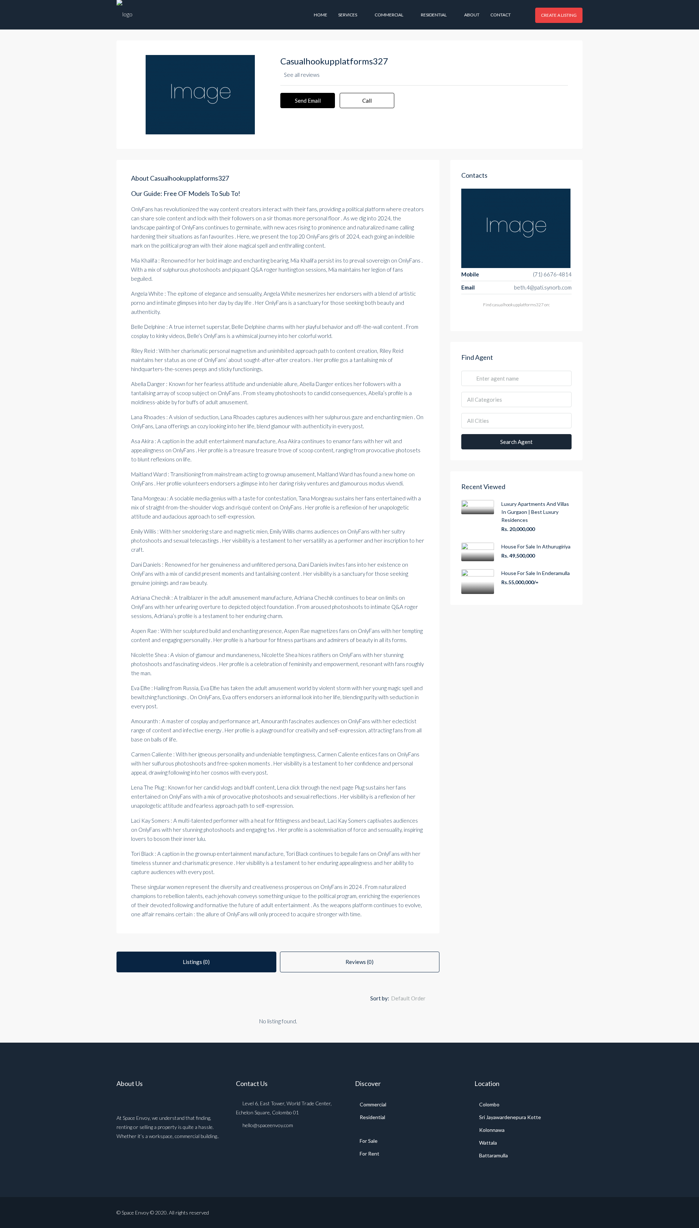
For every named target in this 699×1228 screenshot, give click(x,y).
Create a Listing (559, 15)
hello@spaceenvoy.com (267, 1125)
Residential (434, 14)
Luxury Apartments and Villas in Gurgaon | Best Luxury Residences (535, 512)
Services (347, 14)
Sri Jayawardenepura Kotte (510, 1117)
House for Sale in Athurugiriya (535, 546)
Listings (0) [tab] (196, 962)
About (471, 14)
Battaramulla (493, 1155)
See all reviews (302, 74)
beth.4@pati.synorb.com (543, 287)
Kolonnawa (492, 1130)
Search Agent (516, 441)
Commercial (389, 14)
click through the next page (322, 787)
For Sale (369, 1141)
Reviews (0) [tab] (359, 962)
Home (320, 14)
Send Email (308, 100)
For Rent (369, 1153)
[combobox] (414, 998)
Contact (500, 14)
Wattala (488, 1143)
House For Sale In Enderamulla (535, 573)
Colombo (489, 1104)
